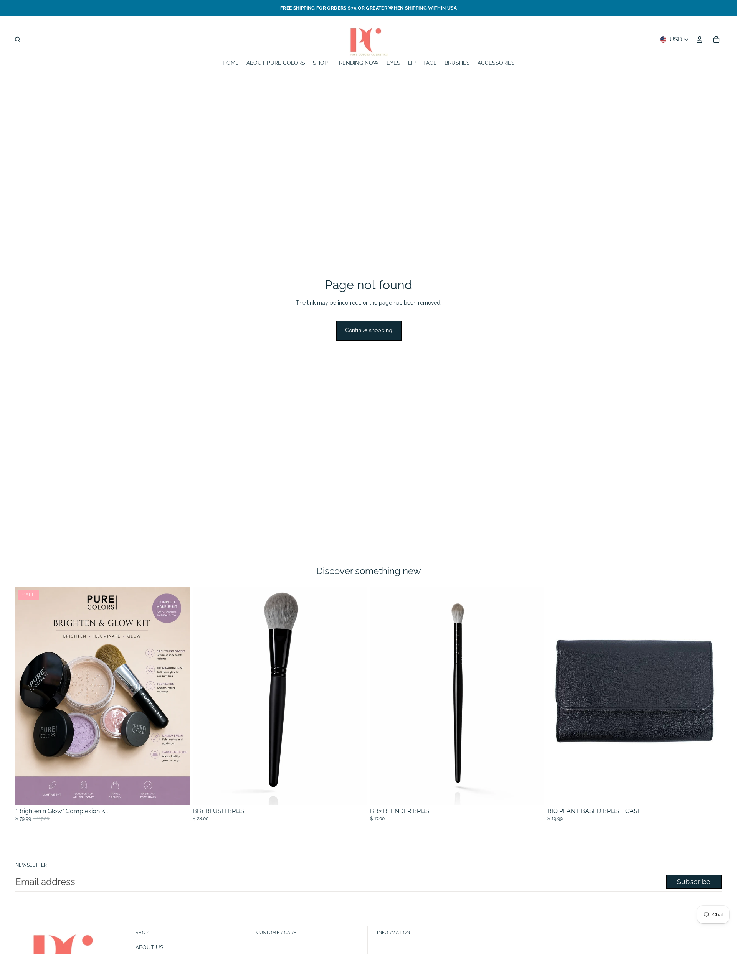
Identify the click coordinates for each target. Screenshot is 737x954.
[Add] (355, 793)
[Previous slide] (558, 695)
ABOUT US (150, 947)
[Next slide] (710, 695)
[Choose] (178, 793)
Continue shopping (368, 330)
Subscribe (694, 882)
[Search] (17, 39)
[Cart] (716, 39)
